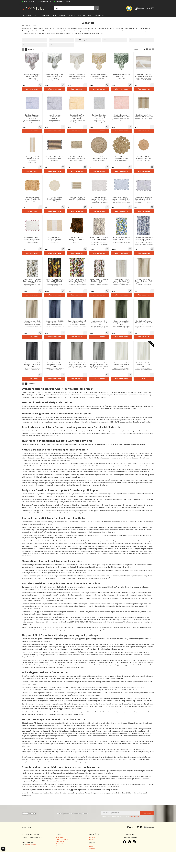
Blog (57, 845)
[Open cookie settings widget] (3, 849)
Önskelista (92, 848)
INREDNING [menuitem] (46, 15)
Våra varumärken (60, 847)
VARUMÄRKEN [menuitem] (99, 15)
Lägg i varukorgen (32, 89)
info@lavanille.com (31, 844)
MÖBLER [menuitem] (62, 15)
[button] (148, 8)
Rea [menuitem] (89, 15)
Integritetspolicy (60, 841)
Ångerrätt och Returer (62, 839)
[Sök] (96, 8)
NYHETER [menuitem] (81, 15)
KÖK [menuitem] (54, 15)
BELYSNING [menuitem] (27, 15)
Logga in (91, 846)
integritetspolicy (134, 816)
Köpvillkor (92, 839)
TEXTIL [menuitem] (36, 15)
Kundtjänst (92, 837)
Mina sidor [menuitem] (141, 8)
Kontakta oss (59, 843)
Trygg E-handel (60, 837)
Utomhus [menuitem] (71, 15)
